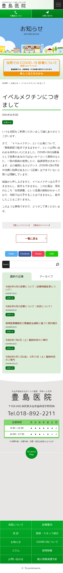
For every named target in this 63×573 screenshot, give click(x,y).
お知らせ (14, 83)
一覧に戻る (31, 238)
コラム (16, 550)
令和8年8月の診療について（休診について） (29, 306)
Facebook (24, 254)
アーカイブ (46, 276)
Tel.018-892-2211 (31, 413)
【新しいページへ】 (21, 225)
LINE (51, 254)
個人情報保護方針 (47, 559)
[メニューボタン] (58, 4)
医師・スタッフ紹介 (47, 533)
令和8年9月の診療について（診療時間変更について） (31, 288)
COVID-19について (47, 541)
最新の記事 (17, 276)
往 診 (16, 533)
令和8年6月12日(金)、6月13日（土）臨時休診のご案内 (30, 358)
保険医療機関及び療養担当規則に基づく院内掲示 (31, 323)
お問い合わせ (15, 559)
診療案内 (47, 524)
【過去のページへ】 (42, 225)
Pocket (38, 254)
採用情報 (47, 550)
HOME (5, 83)
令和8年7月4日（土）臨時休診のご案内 (27, 340)
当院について (15, 524)
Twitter (11, 254)
